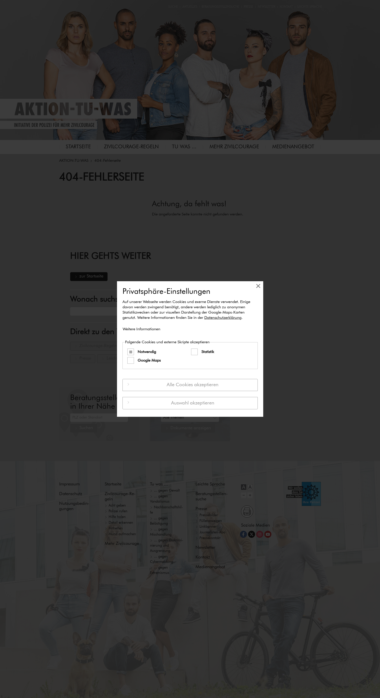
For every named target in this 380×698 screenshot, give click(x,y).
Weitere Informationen (141, 329)
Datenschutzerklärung (222, 318)
